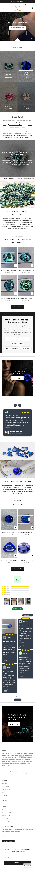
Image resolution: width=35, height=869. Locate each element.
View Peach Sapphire (26, 110)
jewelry (23, 764)
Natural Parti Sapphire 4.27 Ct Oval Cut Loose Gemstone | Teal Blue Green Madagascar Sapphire (26, 301)
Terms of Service (6, 818)
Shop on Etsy (5, 824)
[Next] (19, 408)
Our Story (4, 786)
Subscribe (17, 863)
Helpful (5, 663)
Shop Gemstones (17, 35)
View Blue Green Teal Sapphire (8, 79)
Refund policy (5, 821)
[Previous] (15, 408)
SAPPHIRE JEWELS (8, 182)
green (18, 221)
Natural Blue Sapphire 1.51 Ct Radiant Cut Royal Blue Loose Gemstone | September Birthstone (26, 535)
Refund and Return (7, 815)
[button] (7, 604)
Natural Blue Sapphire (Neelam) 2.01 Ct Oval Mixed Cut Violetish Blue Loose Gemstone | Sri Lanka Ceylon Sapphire (26, 563)
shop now (17, 571)
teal (16, 221)
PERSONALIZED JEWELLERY (26, 182)
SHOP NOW (17, 309)
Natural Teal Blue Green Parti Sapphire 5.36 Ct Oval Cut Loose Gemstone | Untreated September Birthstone (9, 273)
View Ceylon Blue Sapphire (26, 78)
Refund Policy (5, 789)
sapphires (22, 766)
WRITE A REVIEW (17, 611)
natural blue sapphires (21, 488)
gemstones (21, 758)
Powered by (17, 699)
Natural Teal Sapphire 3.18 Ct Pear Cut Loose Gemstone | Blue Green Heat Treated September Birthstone (26, 273)
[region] (17, 28)
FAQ (3, 795)
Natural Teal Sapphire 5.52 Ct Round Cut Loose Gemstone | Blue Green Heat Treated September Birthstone (9, 301)
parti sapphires (27, 221)
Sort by (20, 618)
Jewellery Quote (17, 40)
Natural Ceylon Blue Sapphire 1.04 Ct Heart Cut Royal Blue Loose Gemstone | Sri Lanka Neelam (9, 563)
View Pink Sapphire (8, 110)
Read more (7, 430)
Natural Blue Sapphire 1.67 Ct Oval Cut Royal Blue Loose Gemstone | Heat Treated (9, 535)
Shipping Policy (6, 792)
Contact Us (5, 798)
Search (3, 806)
